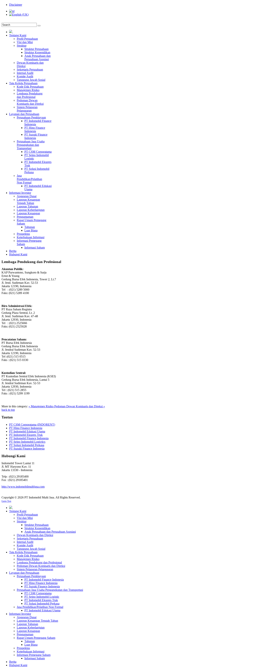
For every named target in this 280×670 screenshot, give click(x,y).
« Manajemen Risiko (41, 406)
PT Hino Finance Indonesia (25, 428)
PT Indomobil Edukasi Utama (27, 431)
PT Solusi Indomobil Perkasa (26, 445)
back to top (8, 409)
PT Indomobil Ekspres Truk (26, 434)
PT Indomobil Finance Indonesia (29, 438)
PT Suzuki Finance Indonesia (27, 448)
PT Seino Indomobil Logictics (27, 441)
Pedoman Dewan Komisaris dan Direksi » (79, 406)
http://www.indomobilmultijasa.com (23, 486)
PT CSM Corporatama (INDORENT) (32, 424)
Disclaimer (15, 4)
